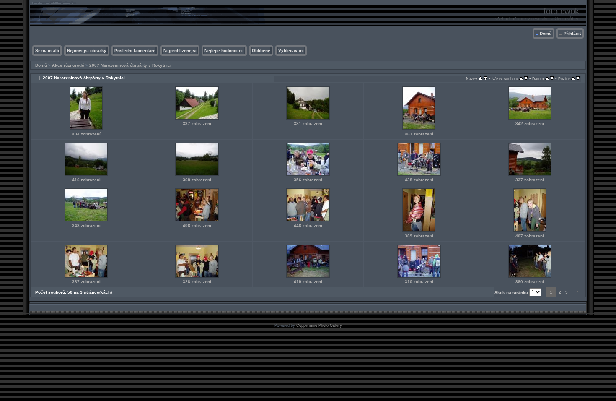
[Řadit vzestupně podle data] (547, 78)
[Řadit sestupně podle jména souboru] (526, 78)
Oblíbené (261, 50)
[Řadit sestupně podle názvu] (485, 78)
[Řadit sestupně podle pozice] (578, 78)
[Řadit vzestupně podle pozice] (573, 78)
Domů (545, 33)
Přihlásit (572, 33)
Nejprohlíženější (180, 50)
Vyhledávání (291, 50)
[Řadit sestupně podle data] (552, 78)
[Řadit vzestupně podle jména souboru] (521, 78)
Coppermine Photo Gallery (319, 325)
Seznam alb (47, 50)
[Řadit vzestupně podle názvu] (480, 78)
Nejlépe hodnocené (224, 50)
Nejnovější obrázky (86, 50)
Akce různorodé (68, 65)
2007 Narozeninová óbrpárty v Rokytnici (130, 65)
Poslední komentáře (134, 50)
